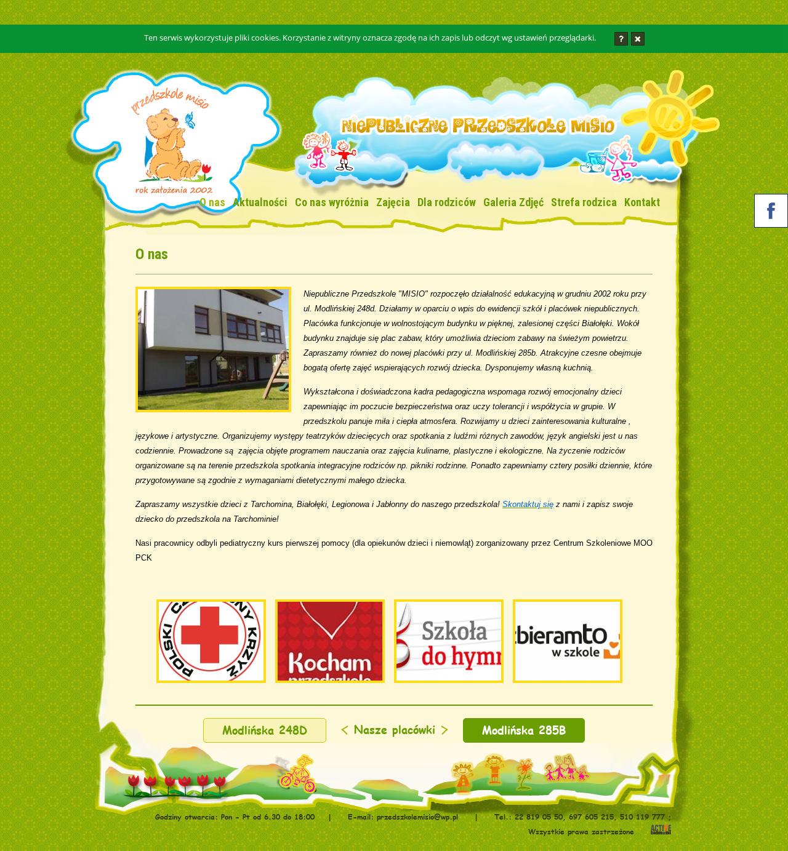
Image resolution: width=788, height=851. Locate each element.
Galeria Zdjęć (513, 202)
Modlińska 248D (264, 730)
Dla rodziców (446, 202)
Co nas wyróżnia (332, 202)
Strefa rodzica (584, 202)
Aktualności (260, 202)
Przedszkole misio (170, 145)
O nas (212, 202)
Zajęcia (393, 202)
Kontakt (642, 202)
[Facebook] (771, 213)
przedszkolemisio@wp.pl (417, 816)
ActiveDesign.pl (661, 830)
